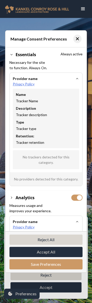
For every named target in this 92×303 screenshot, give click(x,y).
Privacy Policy (23, 84)
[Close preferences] (77, 39)
